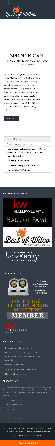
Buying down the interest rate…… (21, 144)
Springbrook (27, 55)
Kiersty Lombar (18, 61)
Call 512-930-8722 (28, 442)
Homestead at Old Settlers (18, 170)
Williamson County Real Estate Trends (23, 165)
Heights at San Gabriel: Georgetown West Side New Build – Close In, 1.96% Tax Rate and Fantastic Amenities (27, 152)
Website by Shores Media (33, 435)
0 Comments (31, 64)
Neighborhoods (39, 61)
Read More (11, 118)
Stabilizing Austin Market (18, 160)
